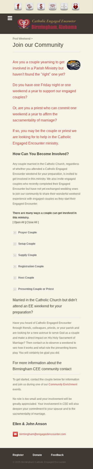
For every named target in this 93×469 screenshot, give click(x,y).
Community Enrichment (63, 384)
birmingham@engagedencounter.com (42, 434)
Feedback (57, 455)
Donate (37, 455)
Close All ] (32, 222)
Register (18, 455)
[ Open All (18, 222)
